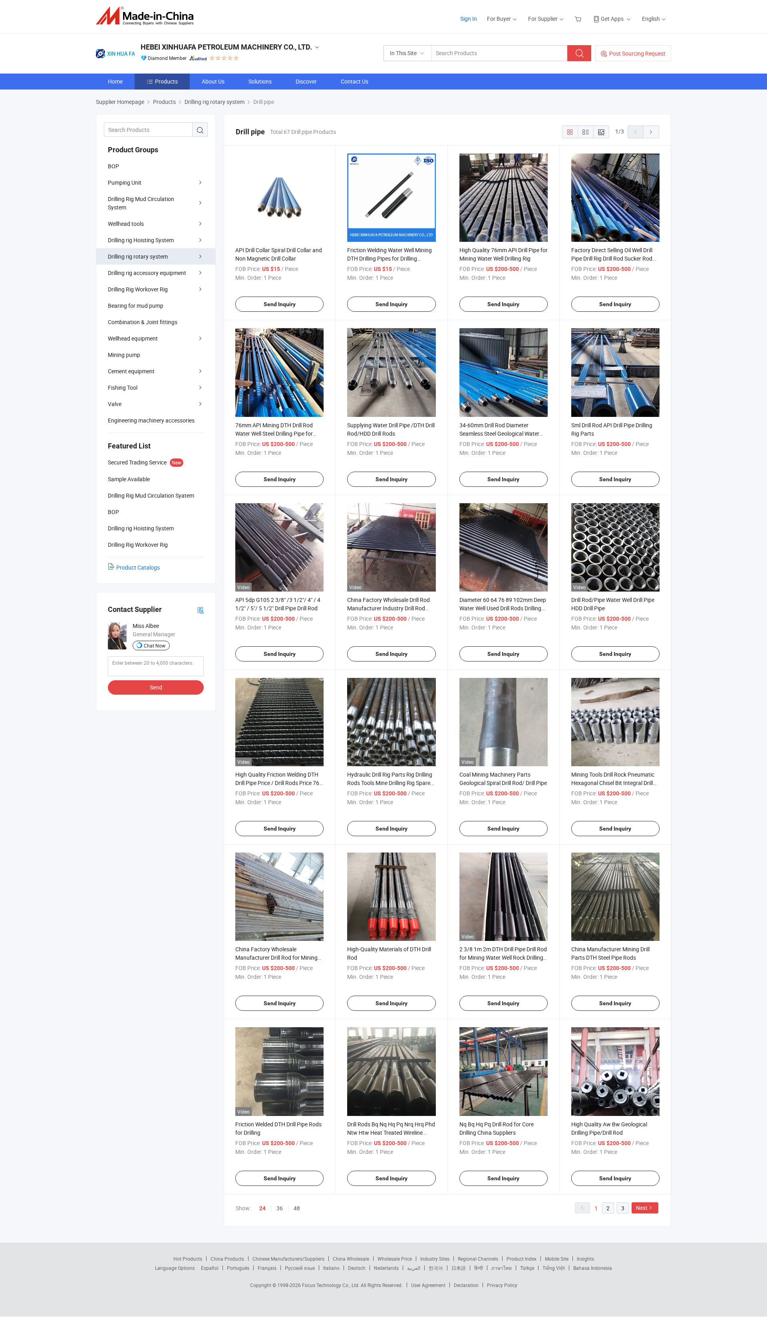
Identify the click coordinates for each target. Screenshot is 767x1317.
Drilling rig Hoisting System (141, 240)
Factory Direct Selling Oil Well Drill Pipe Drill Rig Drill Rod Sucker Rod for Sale (611, 258)
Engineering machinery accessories (151, 420)
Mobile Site (556, 1258)
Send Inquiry (280, 304)
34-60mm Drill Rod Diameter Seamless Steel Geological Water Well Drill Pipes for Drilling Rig (499, 433)
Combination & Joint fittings (142, 322)
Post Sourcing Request (637, 53)
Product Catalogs (138, 567)
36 (279, 1208)
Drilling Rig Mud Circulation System (141, 203)
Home (115, 81)
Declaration (466, 1285)
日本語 (458, 1268)
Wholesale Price (395, 1258)
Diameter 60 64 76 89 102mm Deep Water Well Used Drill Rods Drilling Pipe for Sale (502, 608)
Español (210, 1268)
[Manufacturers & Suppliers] (147, 15)
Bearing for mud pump (135, 305)
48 (297, 1208)
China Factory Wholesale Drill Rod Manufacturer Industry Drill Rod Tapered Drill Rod (388, 608)
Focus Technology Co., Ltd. (331, 1285)
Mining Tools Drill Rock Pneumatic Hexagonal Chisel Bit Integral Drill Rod (612, 783)
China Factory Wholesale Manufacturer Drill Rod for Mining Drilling (276, 957)
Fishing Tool (122, 387)
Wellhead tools (126, 223)
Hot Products (187, 1258)
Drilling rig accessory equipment (147, 273)
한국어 (436, 1268)
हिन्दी (478, 1268)
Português (238, 1268)
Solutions (260, 81)
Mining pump (124, 355)
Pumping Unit (124, 182)
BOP (113, 166)
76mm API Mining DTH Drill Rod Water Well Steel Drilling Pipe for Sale (274, 433)
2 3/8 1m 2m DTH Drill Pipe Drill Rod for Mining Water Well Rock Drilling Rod (503, 957)
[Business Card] (200, 609)
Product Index (522, 1258)
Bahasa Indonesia (592, 1268)
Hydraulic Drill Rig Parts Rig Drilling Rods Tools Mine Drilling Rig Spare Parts (389, 783)
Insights (585, 1258)
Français (267, 1268)
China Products (227, 1258)
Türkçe (527, 1268)
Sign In (468, 18)
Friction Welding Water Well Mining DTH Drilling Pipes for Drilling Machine (389, 258)
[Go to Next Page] (651, 132)
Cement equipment (131, 371)
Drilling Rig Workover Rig (138, 289)
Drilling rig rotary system (138, 256)
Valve (114, 404)
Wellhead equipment (133, 338)
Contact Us (354, 81)
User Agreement (428, 1285)
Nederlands (386, 1268)
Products (166, 81)
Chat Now (154, 645)
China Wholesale (351, 1258)
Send (156, 687)
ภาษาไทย (501, 1268)
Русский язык (300, 1268)
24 (262, 1208)
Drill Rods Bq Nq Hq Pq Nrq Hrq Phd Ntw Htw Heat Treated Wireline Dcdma (391, 1132)
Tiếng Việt (553, 1268)
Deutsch (357, 1268)
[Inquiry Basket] (579, 18)
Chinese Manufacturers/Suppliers (288, 1258)
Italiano (331, 1268)
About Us (213, 81)
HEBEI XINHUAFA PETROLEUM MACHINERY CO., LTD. (226, 47)
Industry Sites (434, 1258)
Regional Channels (478, 1258)
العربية (413, 1268)
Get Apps (612, 18)
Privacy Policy (502, 1285)
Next (642, 1207)
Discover (306, 81)
